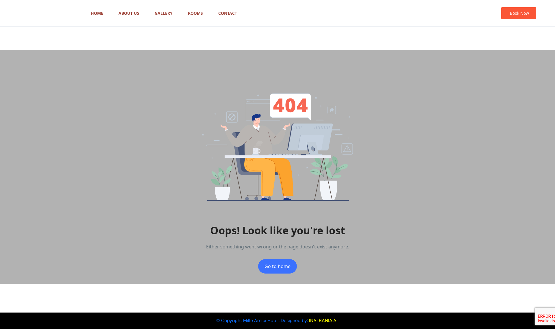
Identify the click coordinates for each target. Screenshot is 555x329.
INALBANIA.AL (324, 320)
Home (97, 13)
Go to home (277, 266)
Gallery (164, 13)
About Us (129, 13)
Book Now (519, 13)
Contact (227, 13)
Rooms (195, 13)
